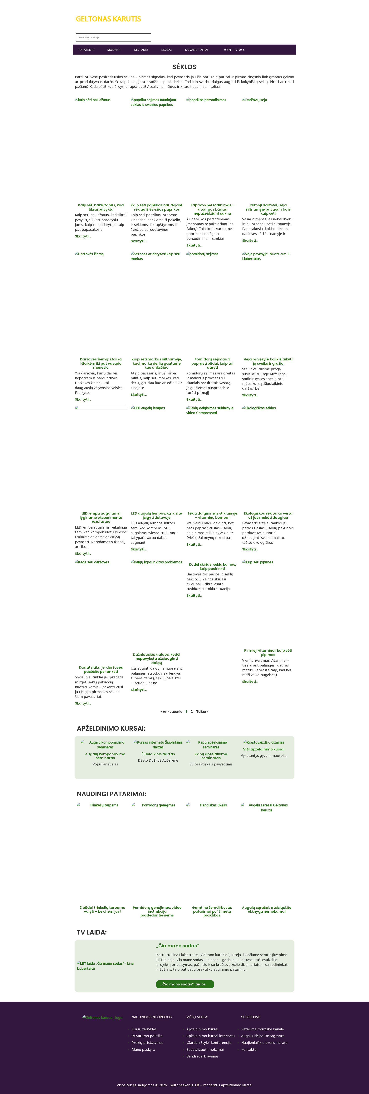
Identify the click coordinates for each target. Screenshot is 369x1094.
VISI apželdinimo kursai (263, 749)
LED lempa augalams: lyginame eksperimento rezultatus (101, 517)
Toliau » (202, 711)
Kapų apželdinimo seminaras (211, 756)
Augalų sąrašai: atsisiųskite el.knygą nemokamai (266, 909)
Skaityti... (83, 236)
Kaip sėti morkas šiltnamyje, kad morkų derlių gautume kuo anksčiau (156, 363)
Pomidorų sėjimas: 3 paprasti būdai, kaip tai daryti (212, 363)
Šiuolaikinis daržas (158, 754)
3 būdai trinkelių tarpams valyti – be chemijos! (102, 909)
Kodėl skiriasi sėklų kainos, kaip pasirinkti (212, 566)
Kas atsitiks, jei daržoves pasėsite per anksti (101, 669)
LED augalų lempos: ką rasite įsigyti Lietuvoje (156, 515)
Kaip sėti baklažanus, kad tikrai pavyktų (101, 207)
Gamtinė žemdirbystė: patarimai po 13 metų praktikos (212, 911)
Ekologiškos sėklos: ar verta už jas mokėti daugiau (268, 515)
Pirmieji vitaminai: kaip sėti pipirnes (268, 652)
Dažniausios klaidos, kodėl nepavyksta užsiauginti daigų (156, 658)
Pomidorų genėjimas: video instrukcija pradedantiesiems (157, 911)
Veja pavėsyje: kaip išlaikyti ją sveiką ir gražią (268, 361)
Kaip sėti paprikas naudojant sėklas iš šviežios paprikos (157, 207)
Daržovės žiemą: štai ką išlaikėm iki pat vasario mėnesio (101, 363)
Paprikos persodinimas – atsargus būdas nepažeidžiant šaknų (212, 209)
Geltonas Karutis (108, 18)
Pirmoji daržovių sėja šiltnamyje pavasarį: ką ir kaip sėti (268, 209)
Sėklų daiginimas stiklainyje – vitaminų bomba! (212, 515)
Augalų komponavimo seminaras (105, 756)
